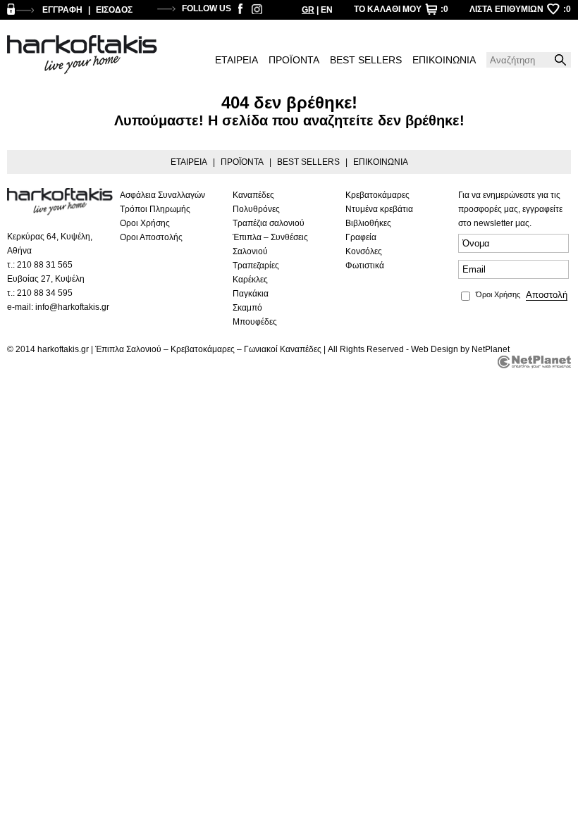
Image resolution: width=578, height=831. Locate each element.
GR (308, 10)
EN (327, 10)
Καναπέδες (253, 195)
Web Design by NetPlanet (460, 349)
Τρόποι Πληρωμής (155, 209)
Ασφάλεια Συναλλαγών (162, 195)
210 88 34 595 (45, 293)
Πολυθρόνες (256, 209)
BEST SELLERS (366, 59)
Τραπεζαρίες (256, 265)
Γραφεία (360, 237)
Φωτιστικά (364, 265)
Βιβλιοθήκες (368, 223)
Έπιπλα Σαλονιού (128, 349)
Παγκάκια (251, 294)
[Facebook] (240, 11)
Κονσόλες (363, 251)
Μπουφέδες (255, 322)
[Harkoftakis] (82, 55)
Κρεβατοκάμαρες (377, 195)
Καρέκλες (250, 280)
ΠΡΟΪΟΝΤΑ (294, 59)
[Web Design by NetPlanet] (534, 362)
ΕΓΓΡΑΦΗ (62, 10)
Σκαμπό (247, 308)
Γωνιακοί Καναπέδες (282, 349)
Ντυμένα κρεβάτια (379, 209)
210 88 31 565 (45, 265)
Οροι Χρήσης (145, 223)
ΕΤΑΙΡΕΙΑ (236, 59)
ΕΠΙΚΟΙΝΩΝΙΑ (444, 59)
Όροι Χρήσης (498, 294)
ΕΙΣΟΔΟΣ (114, 10)
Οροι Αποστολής (151, 237)
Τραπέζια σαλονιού (269, 223)
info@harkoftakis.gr (72, 307)
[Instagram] (257, 11)
